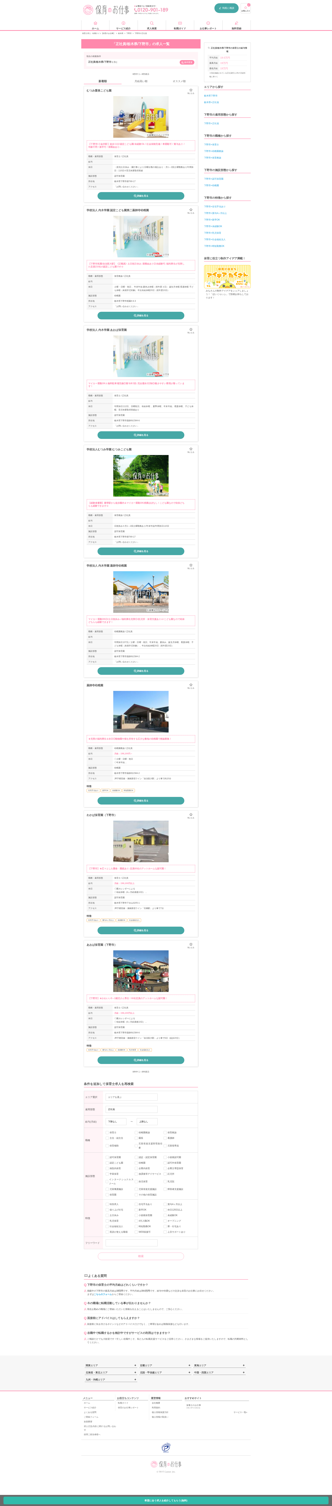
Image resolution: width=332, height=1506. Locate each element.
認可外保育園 (174, 1162)
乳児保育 (114, 1221)
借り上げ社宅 (116, 1209)
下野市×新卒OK (212, 219)
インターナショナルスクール (121, 1181)
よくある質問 (90, 1412)
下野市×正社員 (211, 123)
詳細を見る (142, 196)
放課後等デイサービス (150, 1174)
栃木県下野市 (211, 95)
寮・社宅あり (174, 1226)
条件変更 (188, 62)
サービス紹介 (90, 1407)
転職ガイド (123, 1403)
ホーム (87, 1403)
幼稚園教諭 (144, 1132)
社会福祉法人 (116, 1226)
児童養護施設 (116, 1189)
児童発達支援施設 (148, 1189)
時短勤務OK (145, 1226)
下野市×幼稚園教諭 (213, 151)
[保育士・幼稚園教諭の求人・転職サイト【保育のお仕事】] (106, 10)
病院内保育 (115, 1168)
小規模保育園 (145, 1215)
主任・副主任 (116, 1138)
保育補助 (114, 1145)
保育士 (113, 1132)
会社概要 (156, 1403)
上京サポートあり (177, 1232)
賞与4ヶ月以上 (175, 1204)
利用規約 (156, 1407)
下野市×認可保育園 (213, 179)
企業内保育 (144, 1168)
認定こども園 (116, 1162)
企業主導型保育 (175, 1168)
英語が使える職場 (119, 1232)
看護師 (171, 1138)
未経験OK (173, 1215)
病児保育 (143, 1181)
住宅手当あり (145, 1204)
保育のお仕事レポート (128, 1407)
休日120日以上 (175, 1209)
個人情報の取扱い (160, 1417)
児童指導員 (173, 1145)
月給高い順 (141, 81)
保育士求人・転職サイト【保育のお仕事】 (98, 33)
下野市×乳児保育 (212, 233)
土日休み (114, 1215)
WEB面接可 (145, 1232)
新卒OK (142, 1209)
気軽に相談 (228, 8)
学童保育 (114, 1174)
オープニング (174, 1221)
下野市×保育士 (211, 144)
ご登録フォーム (91, 1417)
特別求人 (114, 1204)
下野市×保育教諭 (212, 157)
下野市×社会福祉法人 (215, 239)
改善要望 (88, 1421)
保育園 (113, 1194)
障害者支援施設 (175, 1189)
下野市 (129, 33)
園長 (141, 1138)
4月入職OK (144, 1221)
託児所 (171, 1174)
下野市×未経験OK (213, 226)
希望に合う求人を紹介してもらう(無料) (166, 1500)
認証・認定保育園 (148, 1157)
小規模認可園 (174, 1157)
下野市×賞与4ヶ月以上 (215, 213)
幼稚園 (142, 1162)
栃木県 (120, 33)
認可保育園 (115, 1157)
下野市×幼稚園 (211, 185)
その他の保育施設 (148, 1194)
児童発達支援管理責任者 (150, 1145)
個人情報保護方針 (160, 1412)
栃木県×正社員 (211, 102)
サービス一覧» (240, 1412)
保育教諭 (172, 1132)
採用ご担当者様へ (92, 1434)
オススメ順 (179, 81)
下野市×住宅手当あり (215, 206)
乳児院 (171, 1181)
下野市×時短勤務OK (214, 246)
